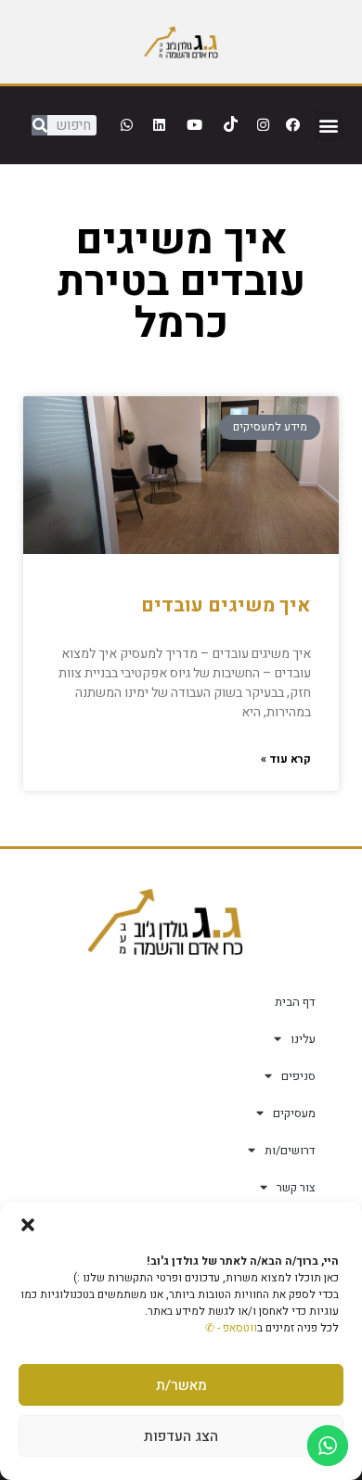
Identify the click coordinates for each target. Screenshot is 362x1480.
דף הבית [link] (295, 1001)
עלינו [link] (303, 1039)
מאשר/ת (181, 1385)
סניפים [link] (298, 1076)
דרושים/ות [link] (290, 1150)
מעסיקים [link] (294, 1113)
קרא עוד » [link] (286, 759)
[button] (28, 1225)
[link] (181, 41)
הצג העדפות (181, 1436)
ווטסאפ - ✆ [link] (231, 1327)
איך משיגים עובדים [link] (226, 605)
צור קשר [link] (296, 1187)
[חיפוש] (39, 125)
